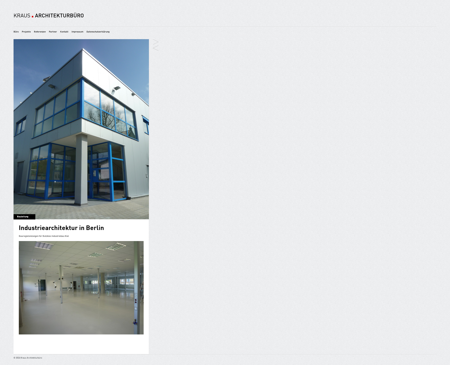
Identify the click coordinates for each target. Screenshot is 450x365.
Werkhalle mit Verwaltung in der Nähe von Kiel (156, 42)
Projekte (26, 32)
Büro (16, 32)
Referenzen (40, 32)
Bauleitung (22, 217)
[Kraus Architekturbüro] (49, 23)
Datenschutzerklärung (98, 32)
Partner (53, 32)
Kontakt (64, 32)
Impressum (77, 32)
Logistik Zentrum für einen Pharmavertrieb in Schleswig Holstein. (156, 48)
